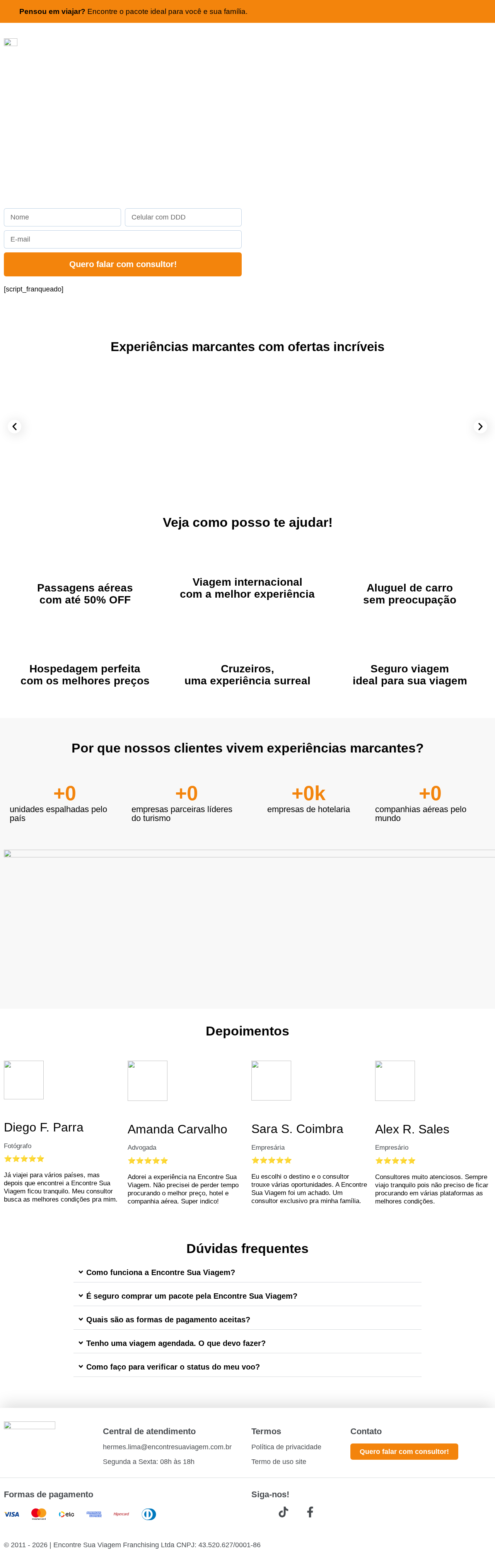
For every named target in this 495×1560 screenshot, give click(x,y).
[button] (14, 427)
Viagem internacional (247, 582)
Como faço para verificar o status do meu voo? (173, 1367)
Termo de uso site (278, 1462)
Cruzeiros (246, 669)
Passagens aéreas (85, 588)
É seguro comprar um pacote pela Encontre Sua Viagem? (191, 1296)
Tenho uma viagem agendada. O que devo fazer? (176, 1343)
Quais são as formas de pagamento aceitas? (168, 1319)
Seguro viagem (409, 669)
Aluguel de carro (410, 588)
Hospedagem (63, 669)
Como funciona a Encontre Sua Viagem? (160, 1272)
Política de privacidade (286, 1447)
